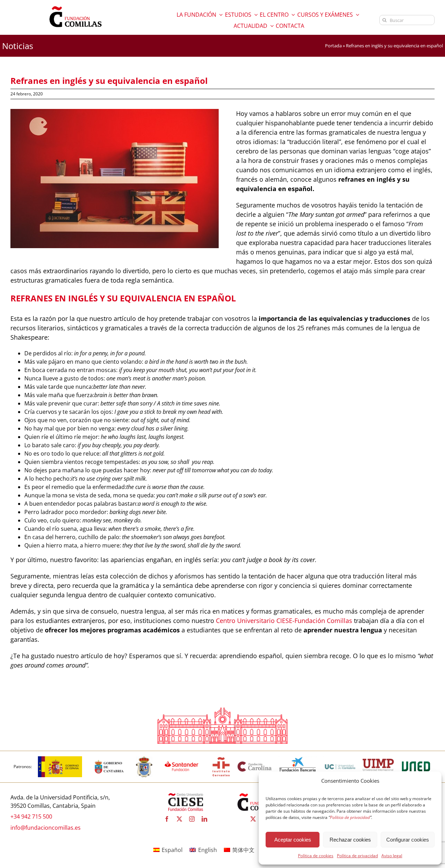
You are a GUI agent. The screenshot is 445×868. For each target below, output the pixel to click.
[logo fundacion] (75, 6)
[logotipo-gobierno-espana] (60, 759)
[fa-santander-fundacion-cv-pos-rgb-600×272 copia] (181, 759)
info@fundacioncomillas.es (45, 827)
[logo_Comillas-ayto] (144, 759)
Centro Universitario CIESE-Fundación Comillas (284, 620)
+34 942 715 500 (31, 816)
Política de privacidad (357, 856)
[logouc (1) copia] (340, 759)
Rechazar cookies (350, 840)
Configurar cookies (407, 840)
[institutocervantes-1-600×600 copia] (221, 759)
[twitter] (179, 819)
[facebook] (167, 819)
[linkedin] (204, 819)
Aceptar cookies (292, 840)
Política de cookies (315, 856)
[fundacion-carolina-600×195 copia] (254, 763)
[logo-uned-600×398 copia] (415, 759)
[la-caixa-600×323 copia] (297, 759)
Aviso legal (391, 856)
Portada (333, 45)
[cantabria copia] (109, 759)
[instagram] (192, 819)
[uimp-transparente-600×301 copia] (378, 761)
